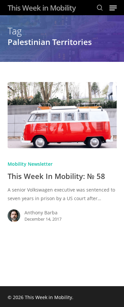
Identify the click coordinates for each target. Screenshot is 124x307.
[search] (100, 7)
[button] (113, 7)
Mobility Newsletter (30, 164)
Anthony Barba (41, 212)
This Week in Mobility (42, 7)
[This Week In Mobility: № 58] (62, 115)
